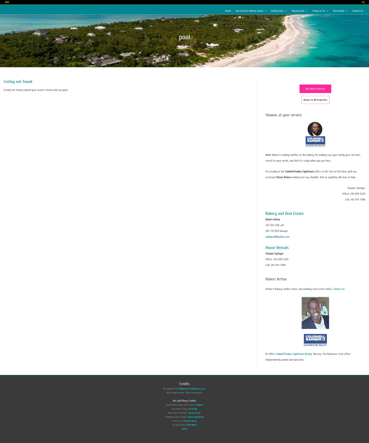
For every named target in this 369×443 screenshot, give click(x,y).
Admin (184, 429)
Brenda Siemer (195, 413)
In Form (181, 393)
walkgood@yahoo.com (277, 236)
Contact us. (339, 289)
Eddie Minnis (192, 425)
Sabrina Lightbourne (195, 417)
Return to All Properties (315, 99)
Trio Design (192, 409)
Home (181, 46)
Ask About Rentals (315, 88)
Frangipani (198, 405)
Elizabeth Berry (189, 421)
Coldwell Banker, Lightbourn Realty (293, 354)
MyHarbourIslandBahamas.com (192, 389)
